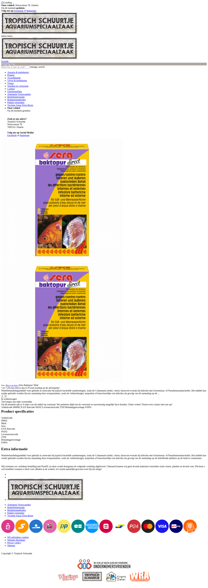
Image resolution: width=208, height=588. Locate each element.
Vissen (10, 83)
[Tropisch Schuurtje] (39, 33)
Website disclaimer (16, 540)
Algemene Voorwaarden (19, 94)
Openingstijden (14, 91)
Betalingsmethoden (16, 99)
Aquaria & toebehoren (18, 72)
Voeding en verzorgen (17, 86)
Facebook (18, 10)
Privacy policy (14, 542)
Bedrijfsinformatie (16, 97)
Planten (10, 75)
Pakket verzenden (15, 102)
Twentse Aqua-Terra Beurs (20, 105)
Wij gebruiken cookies (18, 537)
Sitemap (11, 545)
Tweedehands (14, 78)
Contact (11, 88)
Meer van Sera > (12, 385)
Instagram (31, 10)
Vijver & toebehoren (17, 80)
